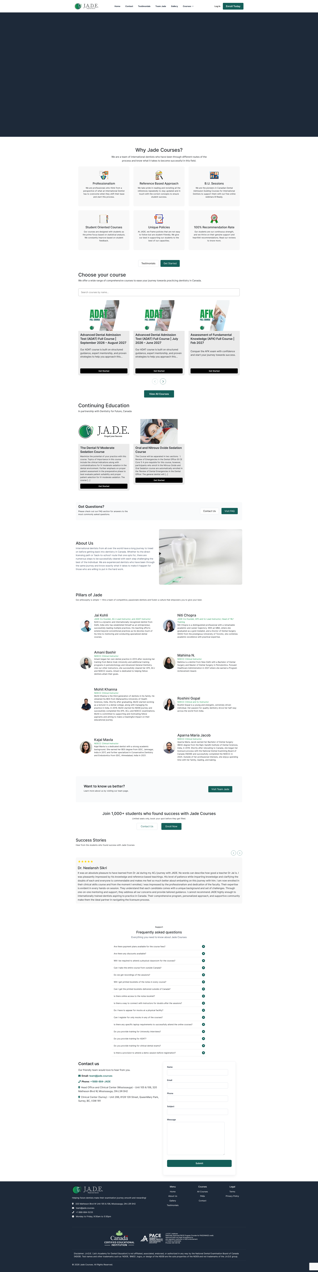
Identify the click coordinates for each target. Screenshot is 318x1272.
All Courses (202, 1191)
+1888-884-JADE (100, 1081)
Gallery (172, 1200)
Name (170, 1067)
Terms (232, 1191)
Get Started (170, 263)
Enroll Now (171, 826)
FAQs (202, 1196)
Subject (170, 1106)
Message (171, 1119)
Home (173, 1191)
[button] (155, 381)
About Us (172, 1196)
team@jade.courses (100, 1075)
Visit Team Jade (220, 789)
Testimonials (148, 263)
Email (169, 1080)
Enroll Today (233, 6)
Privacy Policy (232, 1196)
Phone (170, 1093)
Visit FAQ (230, 511)
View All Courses (159, 393)
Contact (202, 1200)
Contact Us (209, 511)
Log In (217, 6)
